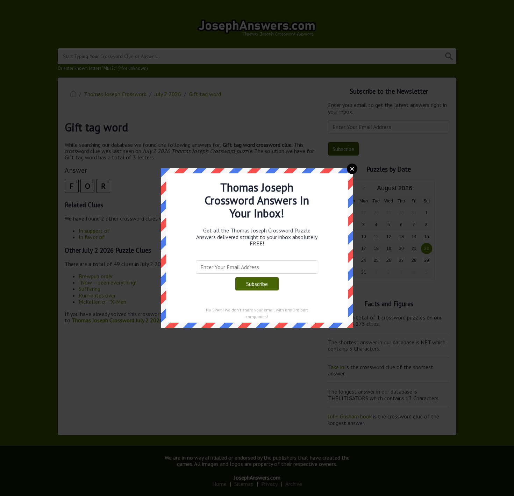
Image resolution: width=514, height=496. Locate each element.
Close (352, 169)
